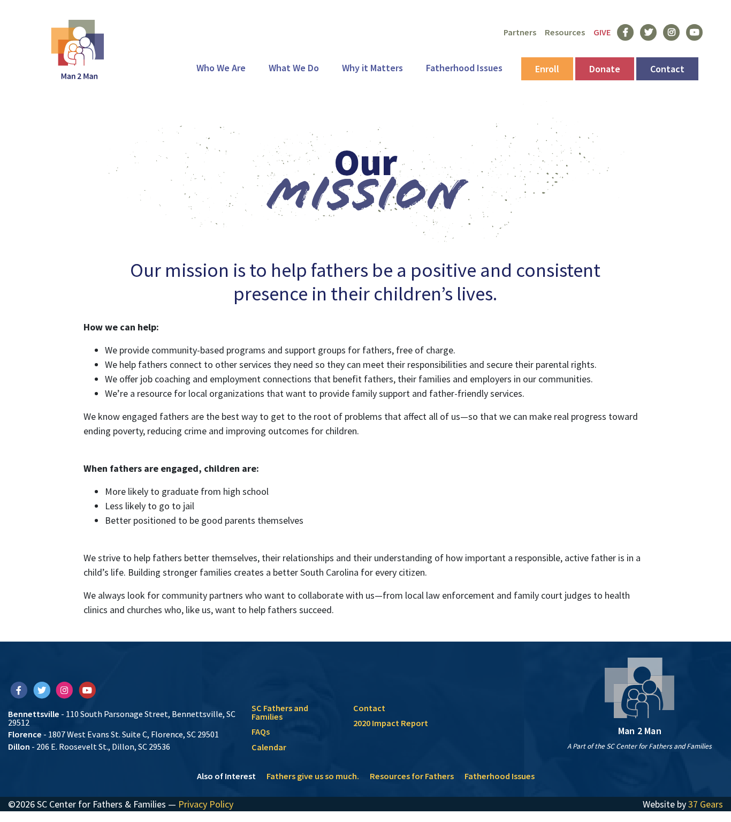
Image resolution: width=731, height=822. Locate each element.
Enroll (547, 69)
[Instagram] (65, 689)
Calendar (269, 747)
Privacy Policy (205, 804)
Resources (565, 32)
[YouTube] (87, 689)
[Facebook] (19, 689)
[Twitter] (42, 689)
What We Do (294, 68)
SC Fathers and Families (280, 712)
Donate (604, 69)
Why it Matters (372, 68)
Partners (520, 32)
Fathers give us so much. (312, 776)
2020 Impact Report (390, 723)
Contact (667, 69)
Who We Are (221, 68)
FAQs (261, 731)
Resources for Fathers (412, 776)
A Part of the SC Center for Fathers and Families (639, 746)
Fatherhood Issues (464, 68)
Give (602, 32)
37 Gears (705, 804)
